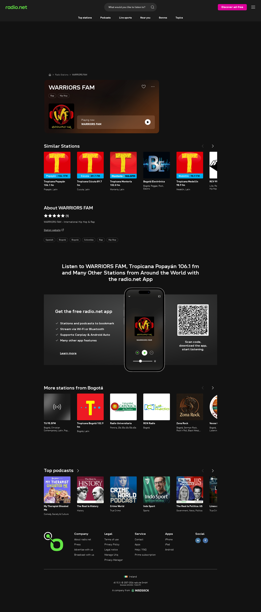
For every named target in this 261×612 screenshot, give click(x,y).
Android (169, 549)
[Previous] (202, 144)
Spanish (49, 240)
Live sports (125, 18)
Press (77, 544)
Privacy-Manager (113, 560)
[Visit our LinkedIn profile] (198, 540)
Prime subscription (145, 555)
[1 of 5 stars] (46, 216)
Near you (145, 18)
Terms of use (111, 539)
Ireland (132, 577)
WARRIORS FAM (91, 124)
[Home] (49, 74)
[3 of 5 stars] (54, 216)
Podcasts (105, 18)
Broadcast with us (84, 555)
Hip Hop (63, 96)
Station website (52, 230)
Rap (52, 96)
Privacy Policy (111, 544)
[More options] (153, 87)
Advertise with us (83, 549)
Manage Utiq (111, 555)
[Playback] (148, 122)
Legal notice (111, 549)
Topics (179, 18)
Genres (163, 18)
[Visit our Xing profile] (205, 540)
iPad (167, 544)
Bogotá (62, 240)
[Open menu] (253, 7)
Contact (139, 539)
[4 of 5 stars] (58, 216)
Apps (137, 544)
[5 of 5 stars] (63, 216)
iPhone (169, 539)
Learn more (68, 353)
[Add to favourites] (143, 86)
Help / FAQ (140, 549)
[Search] (152, 7)
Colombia (88, 240)
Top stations (85, 18)
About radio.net (82, 539)
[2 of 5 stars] (50, 216)
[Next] (213, 144)
